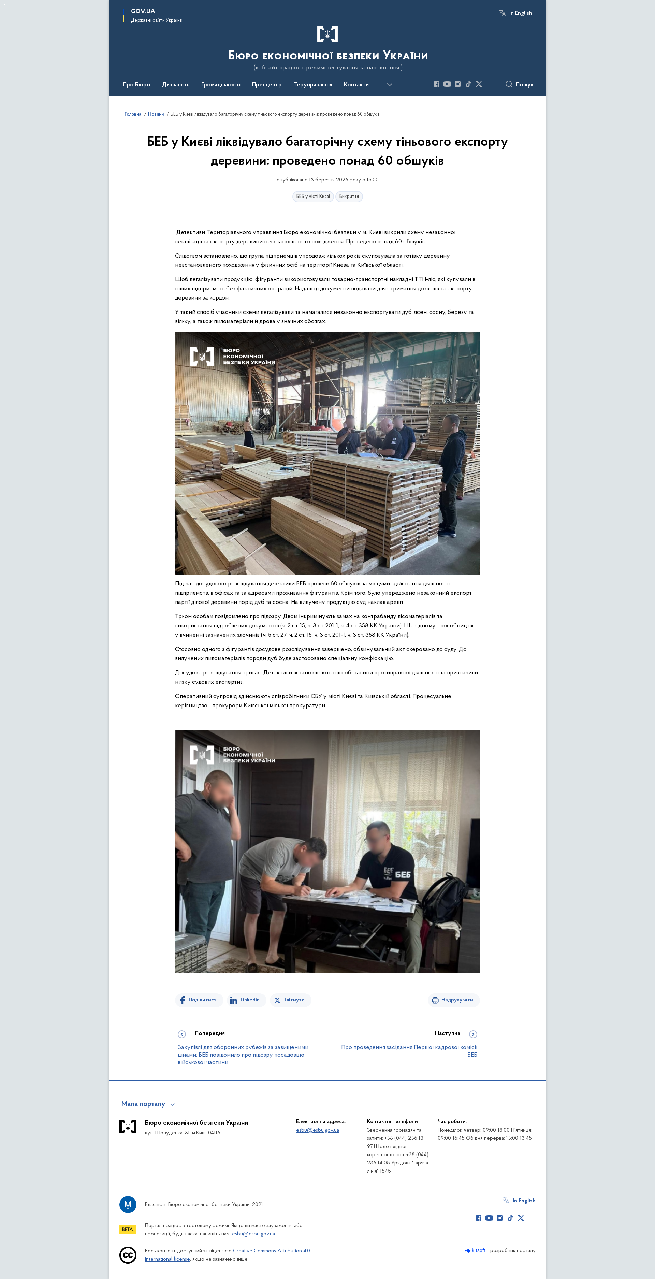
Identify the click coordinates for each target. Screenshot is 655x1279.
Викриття (349, 196)
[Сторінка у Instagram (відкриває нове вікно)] (458, 84)
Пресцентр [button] (267, 85)
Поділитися (203, 1000)
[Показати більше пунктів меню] (389, 84)
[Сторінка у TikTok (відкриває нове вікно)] (468, 84)
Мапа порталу (143, 1104)
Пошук (525, 85)
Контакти (356, 85)
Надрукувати (457, 1000)
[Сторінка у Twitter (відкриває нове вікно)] (479, 84)
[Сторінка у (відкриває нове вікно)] (489, 84)
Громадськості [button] (221, 85)
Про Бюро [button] (136, 85)
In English (520, 13)
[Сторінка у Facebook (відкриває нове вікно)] (437, 84)
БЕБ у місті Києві (313, 196)
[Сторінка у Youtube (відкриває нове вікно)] (447, 84)
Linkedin (250, 1000)
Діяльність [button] (176, 85)
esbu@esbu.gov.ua (317, 1130)
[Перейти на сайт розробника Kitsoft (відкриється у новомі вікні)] (476, 1250)
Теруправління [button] (312, 85)
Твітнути (294, 1000)
